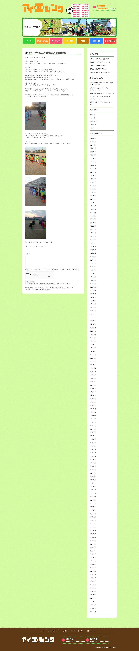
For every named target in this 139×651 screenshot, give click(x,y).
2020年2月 (93, 402)
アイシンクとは (52, 631)
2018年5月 (93, 473)
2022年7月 (93, 304)
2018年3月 (93, 480)
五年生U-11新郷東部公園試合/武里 (99, 59)
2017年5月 (93, 513)
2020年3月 (93, 398)
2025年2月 (93, 199)
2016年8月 (93, 544)
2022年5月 (93, 311)
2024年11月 (93, 209)
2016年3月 (93, 561)
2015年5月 (93, 595)
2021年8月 (93, 341)
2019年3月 (93, 439)
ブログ (92, 128)
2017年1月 (93, 527)
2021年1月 (93, 365)
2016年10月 (93, 537)
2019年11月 (93, 412)
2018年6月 (93, 469)
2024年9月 (93, 216)
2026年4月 (93, 152)
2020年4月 (93, 395)
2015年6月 (93, 591)
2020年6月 (93, 388)
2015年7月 (93, 588)
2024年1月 (93, 243)
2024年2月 (93, 239)
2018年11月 (93, 452)
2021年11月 (93, 331)
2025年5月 (93, 189)
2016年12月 (93, 530)
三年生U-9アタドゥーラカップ (98, 88)
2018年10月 (93, 456)
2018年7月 (93, 466)
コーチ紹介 (64, 631)
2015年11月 (93, 574)
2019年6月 (93, 429)
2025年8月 (93, 179)
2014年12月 (93, 611)
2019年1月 (93, 446)
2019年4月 (93, 436)
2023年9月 (93, 256)
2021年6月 (93, 348)
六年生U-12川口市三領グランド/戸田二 (100, 72)
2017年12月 (93, 490)
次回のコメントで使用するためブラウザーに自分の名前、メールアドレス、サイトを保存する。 (53, 269)
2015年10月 (93, 578)
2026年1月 (93, 162)
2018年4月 (93, 476)
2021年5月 (93, 351)
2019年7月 (93, 425)
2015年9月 (93, 581)
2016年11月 (93, 534)
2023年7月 (93, 263)
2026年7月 (93, 141)
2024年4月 (93, 233)
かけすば (92, 118)
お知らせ (42, 57)
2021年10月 (93, 334)
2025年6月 (93, 185)
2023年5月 (93, 270)
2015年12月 (93, 571)
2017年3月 (93, 520)
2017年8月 (93, 503)
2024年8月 (93, 219)
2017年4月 (93, 517)
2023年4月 (93, 273)
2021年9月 (93, 338)
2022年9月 (93, 297)
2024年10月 (93, 212)
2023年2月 (93, 280)
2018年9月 (93, 459)
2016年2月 (93, 564)
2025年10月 (93, 172)
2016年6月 (93, 551)
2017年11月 (93, 493)
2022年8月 (93, 300)
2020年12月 (93, 368)
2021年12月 (93, 327)
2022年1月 (93, 324)
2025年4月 (93, 192)
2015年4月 (93, 598)
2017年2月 (93, 524)
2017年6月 (93, 510)
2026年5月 (93, 148)
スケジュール (93, 124)
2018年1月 (93, 486)
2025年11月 (93, 168)
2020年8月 (93, 381)
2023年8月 (93, 260)
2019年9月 (93, 419)
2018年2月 (93, 483)
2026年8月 (93, 138)
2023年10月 (93, 253)
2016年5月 (93, 554)
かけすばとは (93, 121)
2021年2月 (93, 361)
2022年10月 (93, 294)
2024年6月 (93, 226)
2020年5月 (93, 392)
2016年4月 (93, 557)
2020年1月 (93, 405)
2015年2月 (93, 605)
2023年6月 (93, 267)
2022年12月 (93, 287)
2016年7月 (93, 547)
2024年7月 (93, 223)
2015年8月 (93, 584)
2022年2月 (93, 321)
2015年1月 (93, 608)
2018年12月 (93, 449)
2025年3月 (93, 196)
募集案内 (80, 631)
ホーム (42, 631)
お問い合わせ (90, 631)
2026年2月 (93, 158)
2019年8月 (93, 422)
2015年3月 (93, 601)
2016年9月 (93, 540)
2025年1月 (93, 202)
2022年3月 (93, 317)
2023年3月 (93, 277)
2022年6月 (93, 307)
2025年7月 (93, 182)
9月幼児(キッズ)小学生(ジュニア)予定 (100, 62)
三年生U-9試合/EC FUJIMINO (98, 69)
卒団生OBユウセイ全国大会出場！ (99, 96)
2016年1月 (93, 567)
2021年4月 (93, 354)
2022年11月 (93, 290)
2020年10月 (93, 375)
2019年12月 (93, 409)
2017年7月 (93, 507)
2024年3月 (93, 236)
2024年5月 (93, 229)
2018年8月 (93, 463)
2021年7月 (93, 344)
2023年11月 (93, 250)
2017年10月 (93, 497)
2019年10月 (93, 415)
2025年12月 (93, 165)
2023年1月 (93, 283)
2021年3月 (93, 358)
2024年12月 (93, 206)
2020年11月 (93, 371)
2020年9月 (93, 378)
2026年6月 (93, 145)
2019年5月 (93, 432)
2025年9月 (93, 175)
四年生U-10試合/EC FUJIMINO (98, 65)
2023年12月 (93, 246)
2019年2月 (93, 442)
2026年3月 (93, 155)
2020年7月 (93, 385)
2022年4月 (93, 314)
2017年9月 (93, 500)
